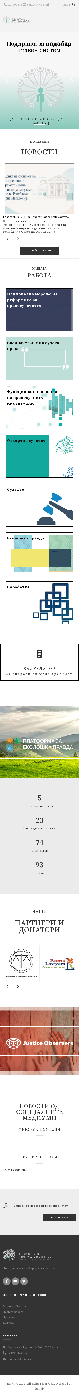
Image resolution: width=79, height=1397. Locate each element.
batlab (39, 1388)
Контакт (8, 1323)
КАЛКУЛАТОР (39, 671)
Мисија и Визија (14, 1306)
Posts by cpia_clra (15, 1170)
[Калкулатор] (39, 654)
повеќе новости (39, 250)
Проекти (9, 1317)
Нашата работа (13, 1312)
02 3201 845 (15, 5)
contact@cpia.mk (38, 5)
